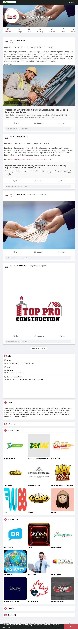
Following (12, 430)
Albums (11, 424)
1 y (11, 139)
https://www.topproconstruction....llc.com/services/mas (29, 159)
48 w (11, 42)
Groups (10, 615)
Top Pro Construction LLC (36, 16)
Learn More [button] (6, 627)
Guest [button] (72, 2)
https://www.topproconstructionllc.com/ (20, 363)
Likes (10, 608)
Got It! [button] (71, 626)
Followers (11, 519)
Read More (8, 64)
